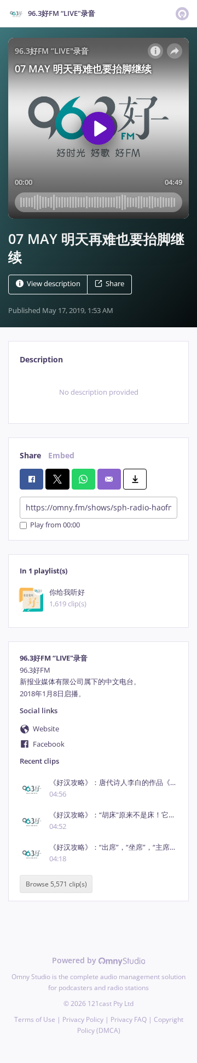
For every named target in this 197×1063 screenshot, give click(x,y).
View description (53, 283)
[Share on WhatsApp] (83, 479)
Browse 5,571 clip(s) (56, 884)
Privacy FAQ (129, 1019)
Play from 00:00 (55, 525)
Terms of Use (34, 1019)
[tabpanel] (98, 392)
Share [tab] (30, 455)
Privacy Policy (82, 1019)
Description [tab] (41, 359)
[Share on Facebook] (31, 479)
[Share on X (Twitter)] (57, 479)
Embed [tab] (61, 455)
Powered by (75, 960)
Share (115, 283)
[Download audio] (135, 479)
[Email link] (109, 479)
